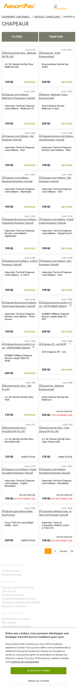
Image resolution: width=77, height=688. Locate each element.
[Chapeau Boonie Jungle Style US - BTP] (57, 302)
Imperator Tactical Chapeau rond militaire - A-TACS (19, 273)
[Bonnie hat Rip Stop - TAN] (20, 385)
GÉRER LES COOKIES (38, 681)
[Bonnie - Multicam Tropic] (57, 94)
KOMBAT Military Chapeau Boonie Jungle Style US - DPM (18, 358)
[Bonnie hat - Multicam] (57, 385)
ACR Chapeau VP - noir (54, 352)
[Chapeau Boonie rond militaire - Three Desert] (20, 302)
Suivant (63, 551)
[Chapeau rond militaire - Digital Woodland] (20, 469)
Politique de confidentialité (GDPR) (21, 602)
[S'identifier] (60, 7)
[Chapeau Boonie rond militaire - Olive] (57, 136)
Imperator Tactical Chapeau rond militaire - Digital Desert (57, 232)
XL (71, 305)
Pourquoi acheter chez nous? (18, 587)
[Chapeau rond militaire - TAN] (57, 177)
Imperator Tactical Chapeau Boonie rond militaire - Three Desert (20, 316)
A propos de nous (11, 574)
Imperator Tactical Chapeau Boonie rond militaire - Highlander (19, 233)
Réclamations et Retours (16, 618)
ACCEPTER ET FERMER (38, 670)
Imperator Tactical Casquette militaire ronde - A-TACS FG (56, 525)
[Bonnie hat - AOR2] (57, 53)
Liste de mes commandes (16, 626)
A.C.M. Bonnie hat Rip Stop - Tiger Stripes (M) (57, 440)
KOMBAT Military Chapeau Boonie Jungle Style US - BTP (55, 316)
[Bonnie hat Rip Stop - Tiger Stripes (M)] (57, 427)
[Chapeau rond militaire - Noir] (20, 136)
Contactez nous (11, 570)
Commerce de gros (12, 595)
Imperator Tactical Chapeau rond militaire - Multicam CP (19, 107)
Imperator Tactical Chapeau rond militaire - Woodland (56, 482)
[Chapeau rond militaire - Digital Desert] (57, 219)
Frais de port (9, 591)
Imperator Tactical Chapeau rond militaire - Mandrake (19, 190)
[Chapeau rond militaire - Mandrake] (20, 177)
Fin (71, 551)
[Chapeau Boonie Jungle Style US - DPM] (20, 344)
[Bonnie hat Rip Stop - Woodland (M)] (20, 427)
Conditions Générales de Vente (19, 598)
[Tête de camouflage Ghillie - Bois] (20, 511)
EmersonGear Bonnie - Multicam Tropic (54, 107)
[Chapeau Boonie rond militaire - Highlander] (20, 219)
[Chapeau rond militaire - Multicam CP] (20, 94)
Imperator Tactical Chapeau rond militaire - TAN (56, 190)
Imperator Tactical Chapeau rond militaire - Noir (19, 148)
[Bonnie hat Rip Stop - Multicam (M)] (20, 53)
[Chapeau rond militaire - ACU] (57, 261)
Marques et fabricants (14, 606)
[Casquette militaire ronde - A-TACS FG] (57, 511)
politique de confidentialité (25, 662)
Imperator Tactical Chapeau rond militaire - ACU (56, 273)
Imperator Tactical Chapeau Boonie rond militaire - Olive (56, 148)
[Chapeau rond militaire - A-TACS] (20, 261)
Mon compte (9, 622)
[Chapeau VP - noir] (52, 344)
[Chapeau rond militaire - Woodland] (57, 469)
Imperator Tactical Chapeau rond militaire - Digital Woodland (19, 483)
